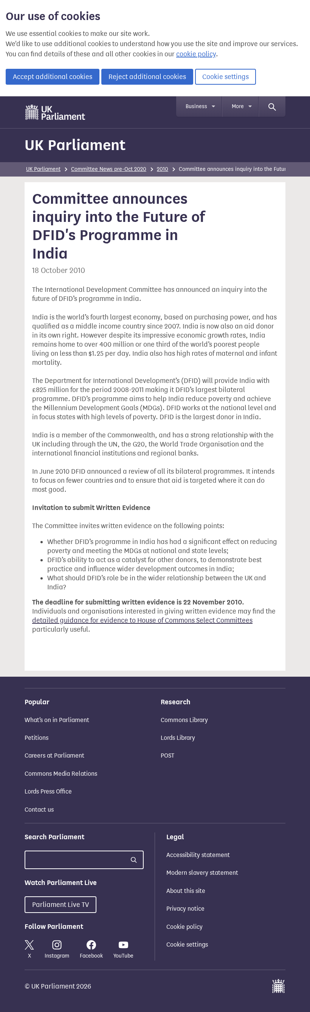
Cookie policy (184, 926)
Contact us (39, 809)
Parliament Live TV (60, 904)
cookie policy (196, 54)
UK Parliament (75, 145)
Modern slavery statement (202, 872)
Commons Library (184, 720)
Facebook (91, 956)
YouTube (123, 956)
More (238, 106)
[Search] (272, 106)
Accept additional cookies (52, 77)
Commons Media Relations (61, 773)
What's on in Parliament (57, 720)
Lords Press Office (48, 791)
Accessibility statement (198, 855)
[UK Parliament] (55, 112)
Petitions (36, 737)
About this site (185, 890)
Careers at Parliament (54, 755)
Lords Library (178, 737)
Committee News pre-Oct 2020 (108, 169)
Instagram (57, 956)
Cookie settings (225, 77)
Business (196, 106)
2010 (162, 169)
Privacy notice (185, 908)
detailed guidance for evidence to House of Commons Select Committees (142, 620)
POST (167, 755)
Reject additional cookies (147, 77)
